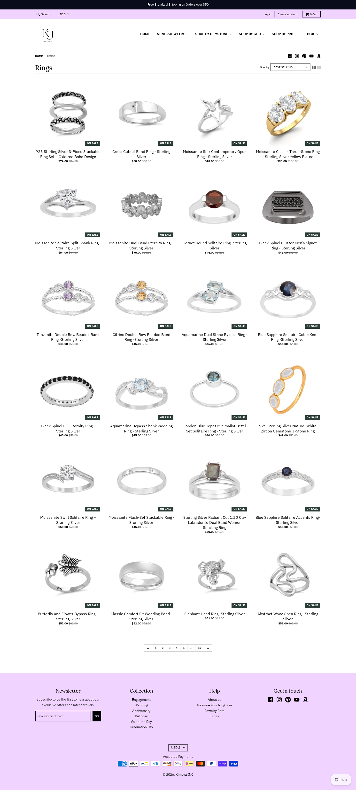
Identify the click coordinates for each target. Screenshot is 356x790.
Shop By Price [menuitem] (284, 34)
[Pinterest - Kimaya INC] (304, 56)
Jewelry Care (214, 711)
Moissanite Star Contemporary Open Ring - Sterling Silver (215, 154)
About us (214, 699)
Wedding (141, 705)
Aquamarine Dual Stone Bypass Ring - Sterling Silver (215, 337)
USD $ (62, 14)
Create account (287, 14)
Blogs (214, 716)
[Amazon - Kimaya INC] (319, 56)
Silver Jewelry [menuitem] (171, 34)
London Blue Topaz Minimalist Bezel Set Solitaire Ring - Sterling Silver (215, 428)
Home (39, 56)
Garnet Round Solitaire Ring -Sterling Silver (215, 245)
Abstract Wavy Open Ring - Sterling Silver (287, 616)
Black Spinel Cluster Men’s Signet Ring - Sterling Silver (288, 245)
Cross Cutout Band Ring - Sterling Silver (141, 154)
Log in (267, 14)
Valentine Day (141, 721)
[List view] (319, 67)
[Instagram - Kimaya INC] (297, 56)
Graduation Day (141, 727)
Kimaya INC (184, 774)
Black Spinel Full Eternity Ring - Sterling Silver (68, 428)
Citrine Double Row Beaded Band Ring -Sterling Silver (141, 337)
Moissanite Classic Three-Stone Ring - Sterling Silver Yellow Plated (288, 154)
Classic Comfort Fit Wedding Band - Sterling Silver (141, 616)
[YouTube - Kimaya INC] (311, 56)
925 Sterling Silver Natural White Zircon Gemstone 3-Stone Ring (288, 428)
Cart (313, 14)
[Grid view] (314, 67)
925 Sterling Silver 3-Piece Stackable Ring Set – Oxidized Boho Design (68, 154)
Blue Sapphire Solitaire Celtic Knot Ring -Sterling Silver (288, 337)
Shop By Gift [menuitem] (250, 34)
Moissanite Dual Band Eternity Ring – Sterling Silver (141, 245)
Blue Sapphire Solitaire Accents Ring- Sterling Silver (287, 520)
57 (199, 648)
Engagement (141, 699)
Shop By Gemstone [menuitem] (211, 34)
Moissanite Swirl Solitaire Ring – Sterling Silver (68, 520)
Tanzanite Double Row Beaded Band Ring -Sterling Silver (68, 337)
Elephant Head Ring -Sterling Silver (214, 613)
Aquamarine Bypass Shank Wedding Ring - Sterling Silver (141, 428)
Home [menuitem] (145, 34)
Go (97, 716)
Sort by (264, 67)
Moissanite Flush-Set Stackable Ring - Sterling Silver (141, 520)
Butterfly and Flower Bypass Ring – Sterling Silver (68, 616)
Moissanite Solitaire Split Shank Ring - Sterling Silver (68, 245)
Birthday (141, 716)
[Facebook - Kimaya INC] (289, 56)
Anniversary (141, 711)
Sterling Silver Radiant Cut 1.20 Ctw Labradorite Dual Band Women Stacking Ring (214, 522)
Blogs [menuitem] (312, 34)
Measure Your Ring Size (214, 705)
